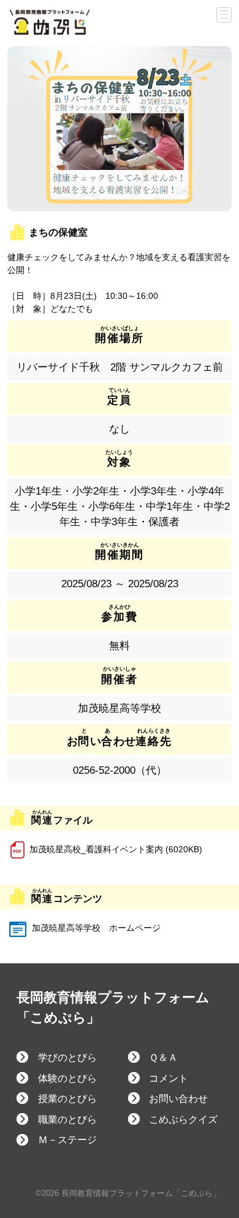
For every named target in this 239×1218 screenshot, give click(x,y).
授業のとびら (67, 1098)
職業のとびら (67, 1119)
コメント (168, 1078)
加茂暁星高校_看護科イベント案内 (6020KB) (115, 849)
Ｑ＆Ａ (163, 1057)
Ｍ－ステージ (67, 1140)
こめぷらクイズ (183, 1119)
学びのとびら (67, 1057)
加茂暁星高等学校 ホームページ (95, 928)
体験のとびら (67, 1078)
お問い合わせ (178, 1098)
